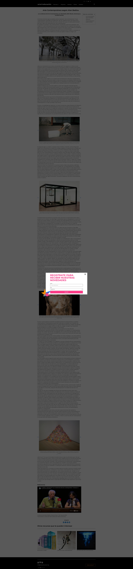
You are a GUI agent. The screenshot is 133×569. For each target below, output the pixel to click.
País (51, 287)
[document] (66, 284)
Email (51, 283)
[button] (85, 274)
